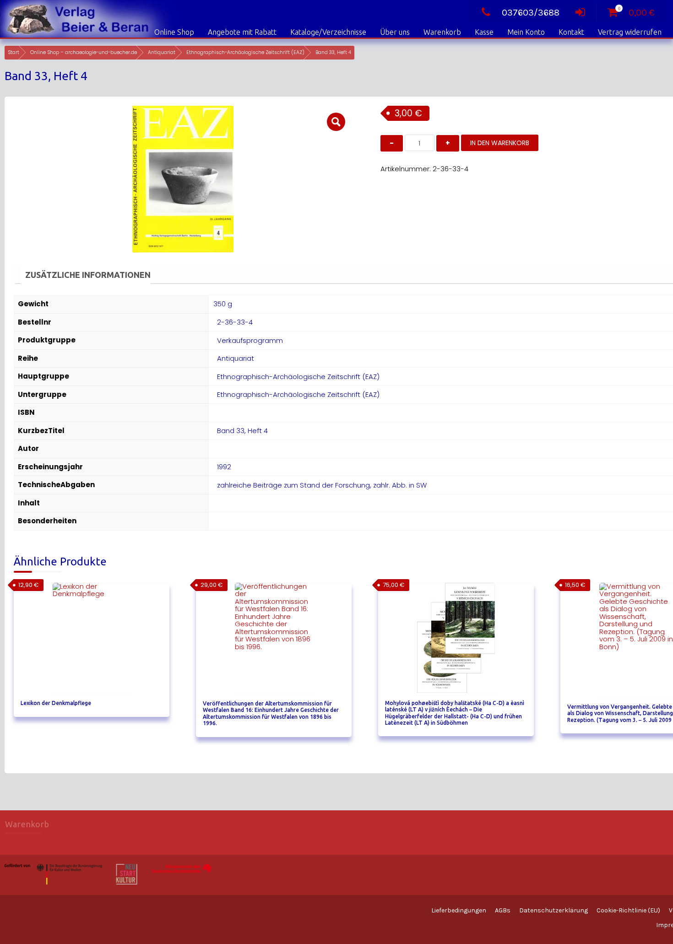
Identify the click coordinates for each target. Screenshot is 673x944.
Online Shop (174, 32)
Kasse (484, 32)
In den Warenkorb (499, 142)
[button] (336, 122)
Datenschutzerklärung (553, 910)
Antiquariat (161, 52)
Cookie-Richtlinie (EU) (628, 910)
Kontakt (571, 32)
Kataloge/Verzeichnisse (328, 32)
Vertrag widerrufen (630, 32)
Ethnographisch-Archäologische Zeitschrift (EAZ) (245, 52)
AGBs (502, 910)
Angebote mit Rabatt (242, 32)
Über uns (395, 32)
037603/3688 (530, 12)
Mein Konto (526, 32)
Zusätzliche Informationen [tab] (88, 274)
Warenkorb (442, 32)
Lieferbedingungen (458, 910)
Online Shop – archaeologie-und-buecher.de (83, 52)
